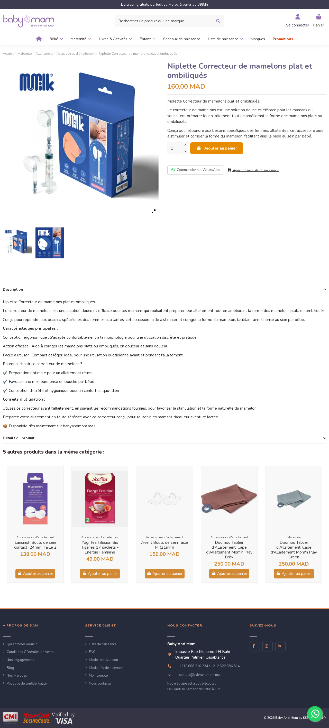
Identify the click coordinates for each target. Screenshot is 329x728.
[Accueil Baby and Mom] (28, 20)
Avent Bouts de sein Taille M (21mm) (164, 545)
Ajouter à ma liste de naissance (255, 170)
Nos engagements (20, 660)
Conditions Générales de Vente (30, 652)
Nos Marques (17, 675)
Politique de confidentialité (27, 683)
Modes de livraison (103, 660)
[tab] (164, 289)
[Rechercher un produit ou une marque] (218, 21)
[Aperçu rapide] (59, 474)
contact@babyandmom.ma (199, 674)
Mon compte (98, 675)
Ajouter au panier (220, 148)
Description (13, 289)
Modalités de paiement (106, 668)
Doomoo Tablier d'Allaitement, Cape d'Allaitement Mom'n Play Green (294, 550)
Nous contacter (100, 683)
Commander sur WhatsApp (198, 169)
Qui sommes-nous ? (22, 644)
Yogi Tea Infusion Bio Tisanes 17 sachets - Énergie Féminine (100, 547)
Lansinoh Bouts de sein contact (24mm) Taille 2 (35, 545)
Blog (10, 668)
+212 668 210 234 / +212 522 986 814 (209, 666)
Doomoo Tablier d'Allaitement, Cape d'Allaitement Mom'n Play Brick (229, 550)
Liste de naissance (102, 644)
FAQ (92, 652)
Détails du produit (18, 438)
